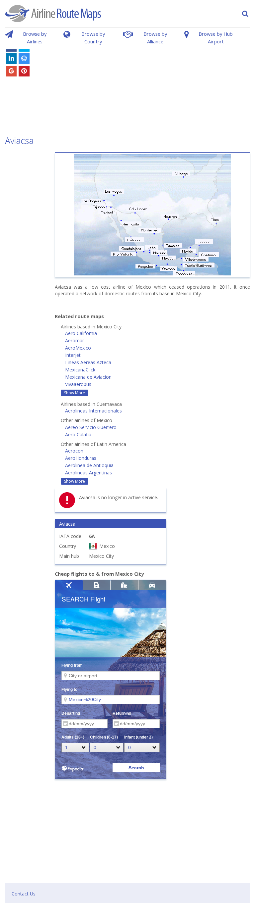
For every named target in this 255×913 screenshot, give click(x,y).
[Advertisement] (151, 85)
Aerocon (74, 451)
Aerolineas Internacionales (93, 411)
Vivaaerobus (78, 384)
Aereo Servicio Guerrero (91, 427)
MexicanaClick (80, 369)
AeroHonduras (80, 458)
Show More (74, 393)
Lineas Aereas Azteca (88, 362)
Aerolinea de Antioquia (89, 465)
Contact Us (24, 893)
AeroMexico (78, 348)
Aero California (81, 333)
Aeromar (74, 340)
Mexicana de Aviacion (88, 377)
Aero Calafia (78, 434)
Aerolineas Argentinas (88, 472)
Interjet (73, 355)
